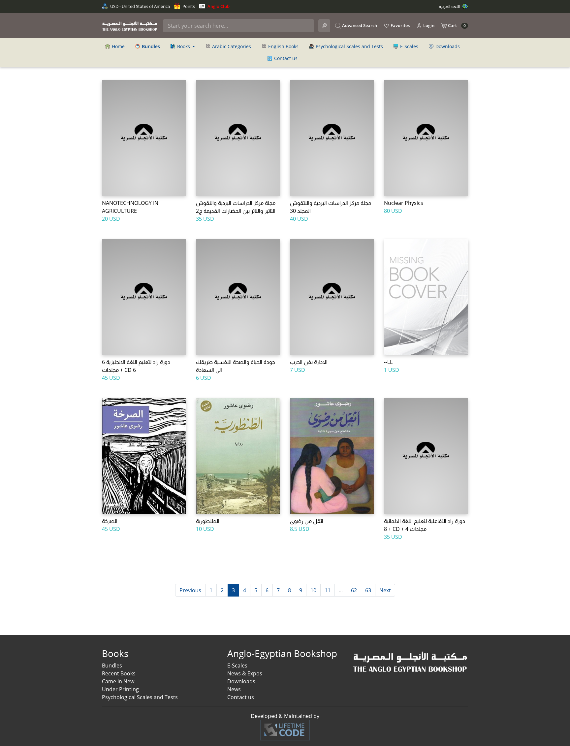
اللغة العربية (450, 6)
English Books (283, 46)
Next (385, 590)
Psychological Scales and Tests (348, 46)
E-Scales (408, 46)
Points (188, 6)
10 (313, 590)
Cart (456, 25)
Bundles (112, 665)
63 (368, 590)
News (234, 689)
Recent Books (119, 673)
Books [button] (183, 46)
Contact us (285, 58)
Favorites (400, 25)
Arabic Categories (231, 46)
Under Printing (120, 689)
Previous (190, 590)
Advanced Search (359, 25)
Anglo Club (218, 6)
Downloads (447, 46)
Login (428, 25)
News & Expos (244, 673)
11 (328, 590)
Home (118, 46)
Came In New (118, 681)
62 (354, 590)
